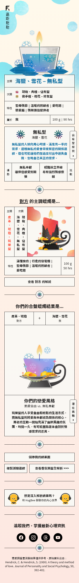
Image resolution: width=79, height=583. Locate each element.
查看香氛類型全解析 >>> (52, 468)
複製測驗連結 (16, 468)
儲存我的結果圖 (39, 457)
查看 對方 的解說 (39, 281)
